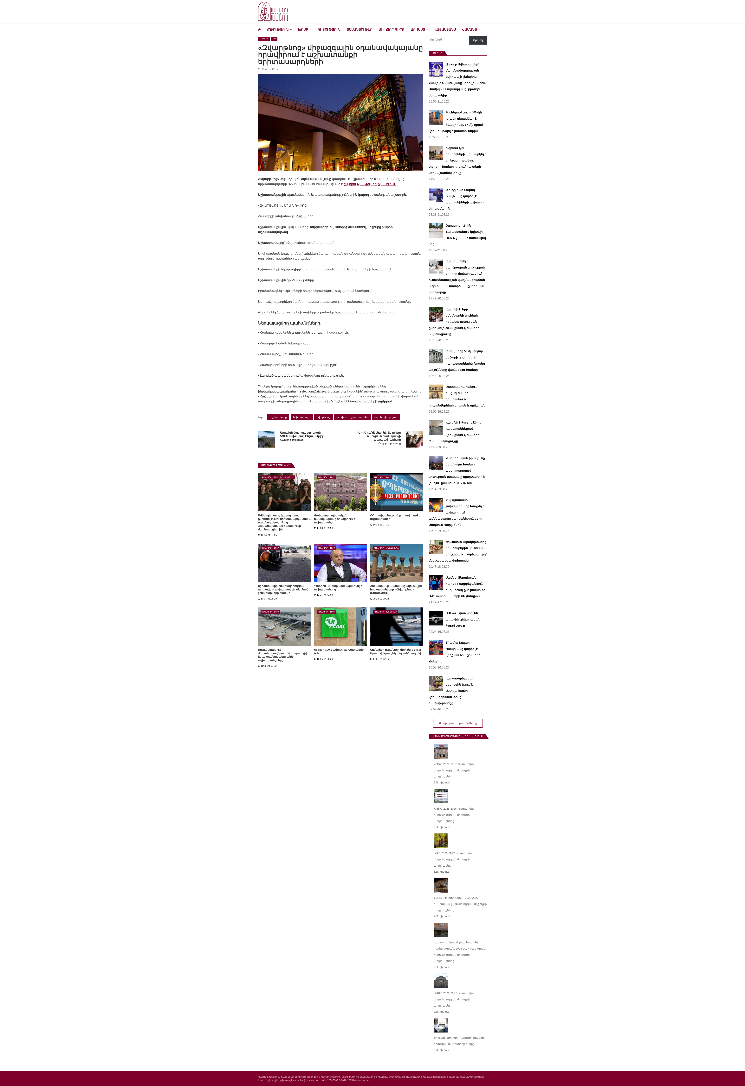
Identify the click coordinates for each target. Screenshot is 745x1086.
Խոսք (303, 29)
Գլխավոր (264, 39)
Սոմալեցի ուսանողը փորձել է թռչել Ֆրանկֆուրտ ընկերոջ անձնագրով (395, 651)
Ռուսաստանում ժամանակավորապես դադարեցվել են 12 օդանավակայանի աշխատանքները (283, 655)
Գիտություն (329, 29)
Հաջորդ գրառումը (390, 443)
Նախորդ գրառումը (291, 440)
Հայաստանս (445, 29)
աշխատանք (278, 417)
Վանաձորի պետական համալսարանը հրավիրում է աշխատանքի (334, 519)
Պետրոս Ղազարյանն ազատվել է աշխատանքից (338, 587)
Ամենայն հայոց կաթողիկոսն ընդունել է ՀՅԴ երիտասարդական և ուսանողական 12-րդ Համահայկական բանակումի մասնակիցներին (284, 522)
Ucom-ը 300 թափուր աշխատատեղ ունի (339, 651)
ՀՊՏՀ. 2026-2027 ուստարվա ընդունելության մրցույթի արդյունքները (454, 770)
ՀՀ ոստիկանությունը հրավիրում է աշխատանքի (395, 517)
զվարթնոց (323, 417)
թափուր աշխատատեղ (352, 417)
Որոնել (478, 40)
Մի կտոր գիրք (392, 29)
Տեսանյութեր (359, 29)
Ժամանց (469, 29)
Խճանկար (391, 612)
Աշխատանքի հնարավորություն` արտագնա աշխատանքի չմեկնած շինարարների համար (283, 589)
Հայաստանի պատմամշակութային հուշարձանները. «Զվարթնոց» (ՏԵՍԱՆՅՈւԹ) (396, 589)
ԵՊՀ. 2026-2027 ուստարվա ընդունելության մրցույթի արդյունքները (453, 859)
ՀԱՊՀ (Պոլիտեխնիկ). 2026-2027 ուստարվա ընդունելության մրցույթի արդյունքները (460, 904)
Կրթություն (277, 29)
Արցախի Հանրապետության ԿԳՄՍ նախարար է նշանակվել (301, 434)
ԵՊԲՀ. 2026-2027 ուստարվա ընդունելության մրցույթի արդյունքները (454, 999)
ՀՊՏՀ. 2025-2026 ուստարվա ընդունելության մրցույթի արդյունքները (454, 815)
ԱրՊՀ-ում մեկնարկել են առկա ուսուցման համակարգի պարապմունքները (379, 436)
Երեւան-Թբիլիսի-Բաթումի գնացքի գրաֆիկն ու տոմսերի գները (459, 1040)
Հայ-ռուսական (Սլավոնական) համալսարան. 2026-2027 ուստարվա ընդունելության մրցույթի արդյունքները (460, 952)
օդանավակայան (385, 417)
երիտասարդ (301, 417)
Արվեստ (418, 29)
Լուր (274, 39)
